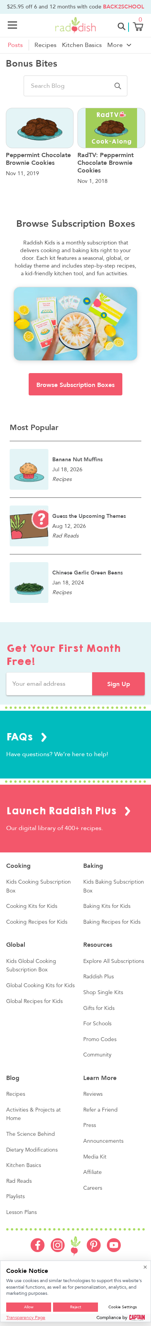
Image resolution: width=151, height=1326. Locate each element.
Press (89, 1125)
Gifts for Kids (99, 1008)
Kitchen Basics (82, 45)
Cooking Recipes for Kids (36, 922)
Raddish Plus (98, 976)
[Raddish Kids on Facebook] (38, 1250)
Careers (92, 1188)
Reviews (93, 1094)
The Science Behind (30, 1134)
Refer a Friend (100, 1110)
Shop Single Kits (103, 992)
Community (97, 1055)
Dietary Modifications (32, 1150)
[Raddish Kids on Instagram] (58, 1250)
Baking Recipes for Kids (112, 922)
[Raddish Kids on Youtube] (114, 1250)
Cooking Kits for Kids (31, 906)
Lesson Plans (21, 1212)
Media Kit (94, 1157)
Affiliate (92, 1172)
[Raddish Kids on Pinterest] (94, 1250)
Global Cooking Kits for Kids (40, 985)
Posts (15, 45)
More (115, 45)
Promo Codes (100, 1039)
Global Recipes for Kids (34, 1001)
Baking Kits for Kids (106, 906)
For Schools (97, 1023)
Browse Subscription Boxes (75, 385)
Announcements (103, 1141)
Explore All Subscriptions (113, 961)
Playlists (15, 1196)
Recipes (45, 45)
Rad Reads (19, 1181)
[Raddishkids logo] (76, 1246)
